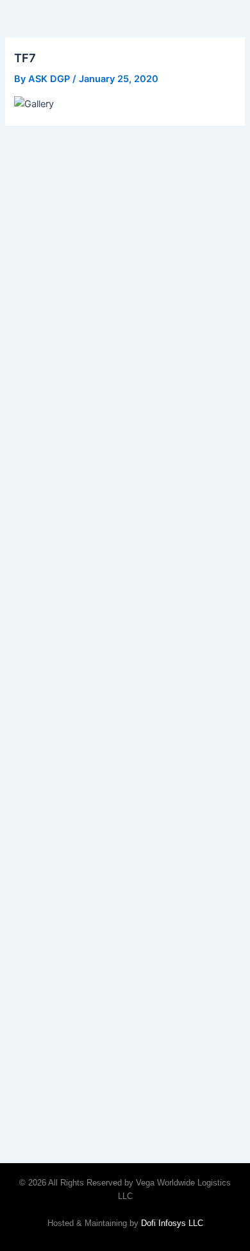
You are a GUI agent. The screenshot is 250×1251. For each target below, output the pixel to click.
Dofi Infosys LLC (172, 1223)
